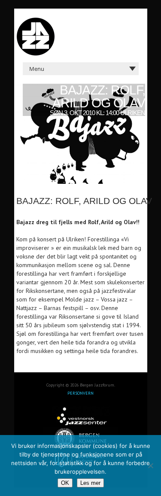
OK (65, 483)
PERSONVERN (80, 393)
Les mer (90, 483)
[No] (150, 465)
